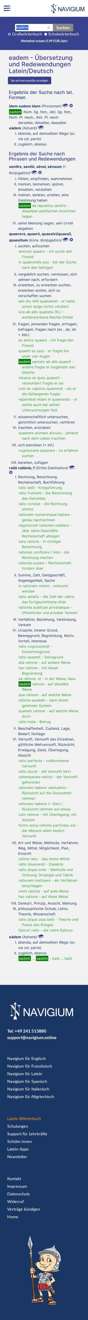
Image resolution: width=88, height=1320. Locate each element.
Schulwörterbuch (63, 34)
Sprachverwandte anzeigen (29, 80)
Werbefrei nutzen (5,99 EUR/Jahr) (44, 41)
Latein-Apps (18, 1149)
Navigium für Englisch (26, 1059)
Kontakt (14, 1179)
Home (12, 1217)
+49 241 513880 (30, 1030)
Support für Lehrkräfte (27, 1134)
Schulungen (17, 1127)
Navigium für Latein (24, 1074)
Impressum (17, 1187)
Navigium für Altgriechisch (30, 1097)
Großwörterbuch (27, 34)
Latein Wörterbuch (24, 1119)
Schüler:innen (19, 1142)
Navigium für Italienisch (28, 1089)
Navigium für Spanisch (27, 1082)
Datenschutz (18, 1194)
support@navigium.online (31, 1037)
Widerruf (15, 1202)
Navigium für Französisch (29, 1066)
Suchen (63, 27)
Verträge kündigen (23, 1209)
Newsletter (17, 1157)
